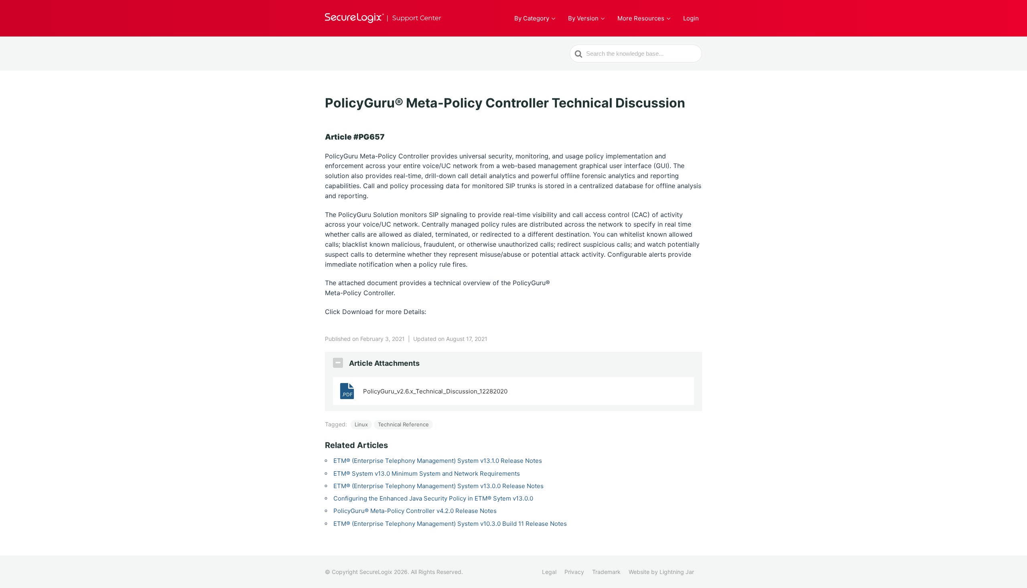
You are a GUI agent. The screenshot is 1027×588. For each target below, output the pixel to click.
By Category (531, 18)
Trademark (606, 571)
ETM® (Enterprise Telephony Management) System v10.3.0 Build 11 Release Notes (450, 523)
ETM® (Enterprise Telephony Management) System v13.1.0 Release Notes (437, 460)
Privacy (574, 571)
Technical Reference (403, 424)
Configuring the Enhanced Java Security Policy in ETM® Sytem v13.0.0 (433, 498)
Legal (549, 571)
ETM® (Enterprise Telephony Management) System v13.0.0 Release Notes (438, 486)
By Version (583, 18)
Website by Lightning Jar (661, 571)
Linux (361, 424)
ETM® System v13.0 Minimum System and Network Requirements (426, 473)
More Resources (640, 18)
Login (691, 18)
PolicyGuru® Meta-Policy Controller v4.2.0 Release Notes (415, 511)
